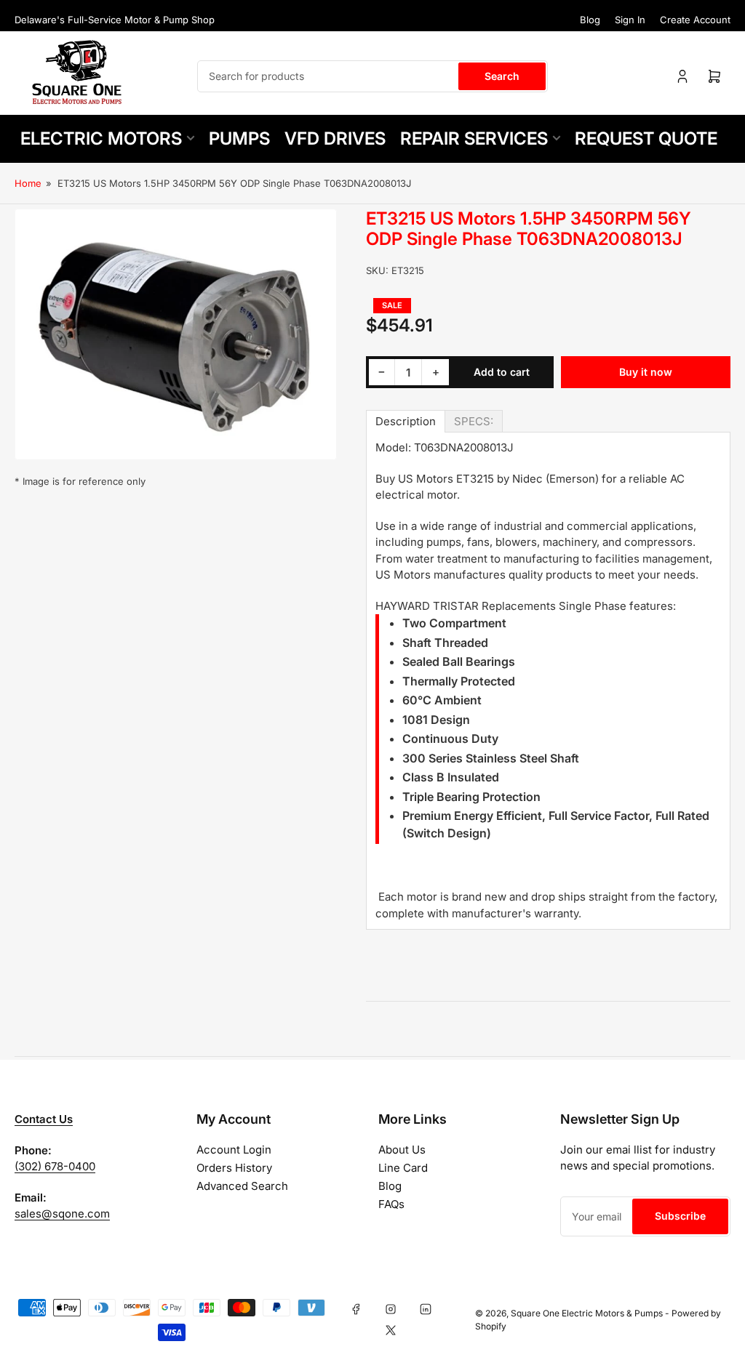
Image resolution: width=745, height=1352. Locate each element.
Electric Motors (101, 138)
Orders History (234, 1168)
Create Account (695, 19)
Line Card (403, 1168)
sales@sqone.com (62, 1213)
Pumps (239, 138)
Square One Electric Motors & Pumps (587, 1313)
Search (502, 76)
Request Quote (646, 138)
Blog (590, 19)
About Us (402, 1149)
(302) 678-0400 (55, 1166)
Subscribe (680, 1216)
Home (28, 183)
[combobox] (372, 76)
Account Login (233, 1149)
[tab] (405, 421)
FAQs (391, 1204)
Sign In (630, 19)
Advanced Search (242, 1186)
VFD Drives (335, 138)
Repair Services (474, 138)
